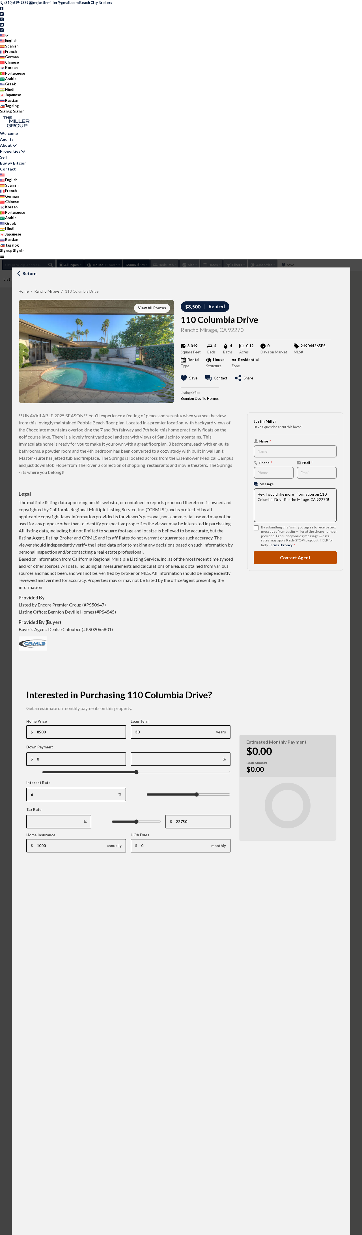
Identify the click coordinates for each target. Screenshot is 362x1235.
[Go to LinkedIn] (2, 29)
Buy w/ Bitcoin (13, 163)
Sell (3, 157)
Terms (274, 545)
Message (267, 484)
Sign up (6, 111)
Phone (265, 463)
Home (24, 291)
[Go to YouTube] (2, 24)
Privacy (286, 545)
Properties (10, 151)
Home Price (36, 721)
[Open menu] (2, 256)
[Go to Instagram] (2, 13)
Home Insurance (40, 835)
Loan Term (140, 721)
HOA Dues (140, 835)
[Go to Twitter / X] (2, 19)
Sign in (18, 111)
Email (307, 463)
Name (265, 441)
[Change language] (4, 35)
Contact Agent (295, 557)
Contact (8, 169)
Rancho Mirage (47, 291)
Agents (7, 139)
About (6, 145)
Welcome (9, 133)
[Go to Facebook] (2, 8)
